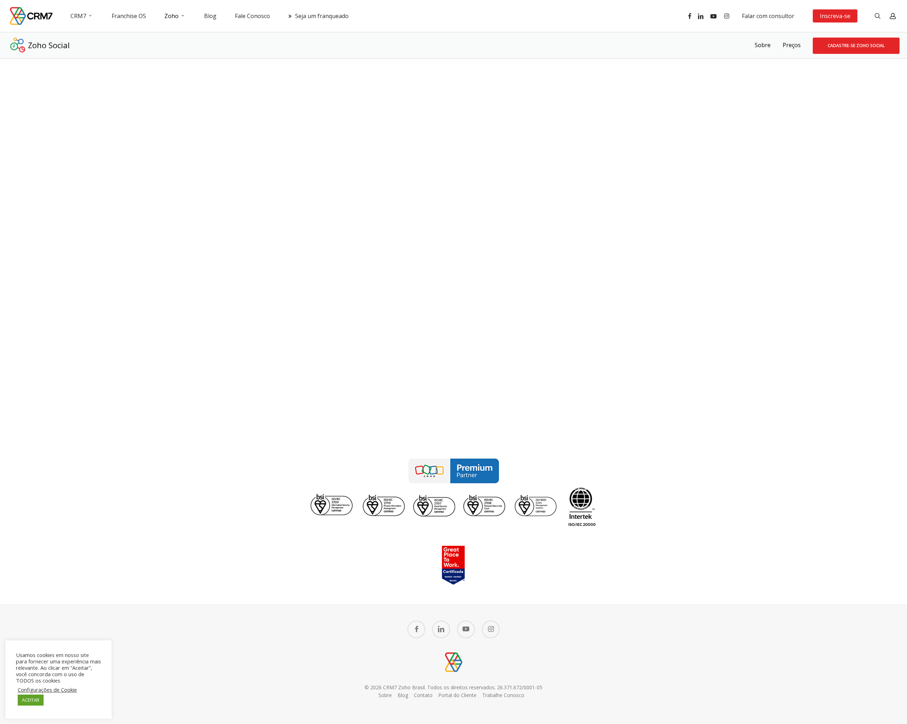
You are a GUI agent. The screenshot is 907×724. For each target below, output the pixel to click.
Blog (403, 695)
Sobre (763, 45)
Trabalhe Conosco (503, 695)
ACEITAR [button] (30, 700)
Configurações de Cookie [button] (47, 689)
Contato (423, 695)
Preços (792, 45)
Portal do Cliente (457, 695)
